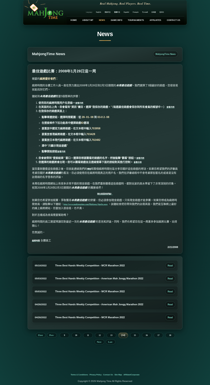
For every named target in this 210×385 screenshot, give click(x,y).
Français (136, 12)
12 (100, 335)
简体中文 (108, 12)
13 (111, 335)
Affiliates (155, 20)
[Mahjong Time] (43, 12)
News (102, 20)
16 (147, 335)
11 (88, 335)
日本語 (153, 12)
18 (170, 335)
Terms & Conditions (79, 375)
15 (135, 335)
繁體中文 (117, 12)
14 (123, 335)
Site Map (118, 375)
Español (126, 12)
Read (170, 265)
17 (158, 335)
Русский (145, 12)
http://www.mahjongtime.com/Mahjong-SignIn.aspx (85, 204)
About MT (87, 20)
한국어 (161, 12)
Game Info (116, 20)
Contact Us (173, 20)
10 (76, 335)
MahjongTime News (166, 54)
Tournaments (136, 20)
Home (74, 20)
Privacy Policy (96, 375)
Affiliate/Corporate (131, 375)
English (98, 12)
